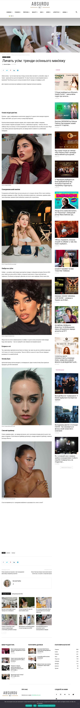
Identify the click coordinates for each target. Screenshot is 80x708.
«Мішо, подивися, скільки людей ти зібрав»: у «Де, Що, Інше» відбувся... (66, 242)
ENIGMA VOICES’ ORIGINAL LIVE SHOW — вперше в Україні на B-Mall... (65, 298)
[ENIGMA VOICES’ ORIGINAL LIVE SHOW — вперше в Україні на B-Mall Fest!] (66, 285)
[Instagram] (60, 694)
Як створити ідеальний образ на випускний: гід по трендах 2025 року (43, 611)
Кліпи (48, 12)
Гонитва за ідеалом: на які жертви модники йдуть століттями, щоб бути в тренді (9, 628)
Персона (26, 12)
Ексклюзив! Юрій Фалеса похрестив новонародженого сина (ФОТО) (44, 650)
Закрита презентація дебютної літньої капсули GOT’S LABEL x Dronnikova (18, 660)
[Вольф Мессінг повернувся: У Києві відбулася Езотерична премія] (66, 383)
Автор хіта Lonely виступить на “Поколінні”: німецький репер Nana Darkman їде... (65, 213)
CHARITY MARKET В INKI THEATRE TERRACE (64, 270)
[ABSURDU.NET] (40, 5)
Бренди (8, 57)
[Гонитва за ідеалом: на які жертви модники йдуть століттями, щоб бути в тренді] (9, 619)
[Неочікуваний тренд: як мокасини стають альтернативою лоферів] (44, 619)
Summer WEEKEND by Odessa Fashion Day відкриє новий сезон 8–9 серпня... (66, 123)
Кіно (41, 12)
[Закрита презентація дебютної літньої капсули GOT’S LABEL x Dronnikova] (6, 660)
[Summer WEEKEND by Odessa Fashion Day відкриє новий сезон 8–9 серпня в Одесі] (66, 110)
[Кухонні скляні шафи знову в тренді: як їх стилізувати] (9, 602)
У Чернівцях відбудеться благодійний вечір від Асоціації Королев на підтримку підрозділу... (64, 182)
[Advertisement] (27, 98)
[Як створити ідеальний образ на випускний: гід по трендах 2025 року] (44, 602)
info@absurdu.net (36, 695)
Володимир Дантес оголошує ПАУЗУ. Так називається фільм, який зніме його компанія (66, 428)
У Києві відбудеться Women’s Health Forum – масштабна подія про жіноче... (66, 94)
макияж (8, 552)
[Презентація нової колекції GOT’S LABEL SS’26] (6, 676)
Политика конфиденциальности (46, 705)
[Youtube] (56, 698)
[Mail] (64, 694)
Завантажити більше (66, 467)
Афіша (64, 12)
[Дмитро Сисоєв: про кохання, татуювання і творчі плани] (32, 666)
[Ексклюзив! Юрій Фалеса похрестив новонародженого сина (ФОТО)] (32, 651)
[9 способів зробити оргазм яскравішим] (32, 658)
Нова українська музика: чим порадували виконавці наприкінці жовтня (13, 572)
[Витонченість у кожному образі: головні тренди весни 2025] (26, 619)
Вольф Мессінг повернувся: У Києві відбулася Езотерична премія (66, 398)
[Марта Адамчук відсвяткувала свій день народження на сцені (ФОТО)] (6, 651)
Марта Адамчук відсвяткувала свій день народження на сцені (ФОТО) (18, 650)
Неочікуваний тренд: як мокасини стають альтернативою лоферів (42, 628)
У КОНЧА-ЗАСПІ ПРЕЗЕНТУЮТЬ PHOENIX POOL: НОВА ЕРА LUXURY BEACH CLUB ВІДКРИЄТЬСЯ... (66, 359)
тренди (13, 552)
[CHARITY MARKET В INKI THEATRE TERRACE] (66, 258)
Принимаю (29, 705)
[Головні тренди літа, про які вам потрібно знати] (26, 602)
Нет (35, 705)
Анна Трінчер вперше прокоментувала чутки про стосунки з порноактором (41, 572)
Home (3, 55)
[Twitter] (73, 694)
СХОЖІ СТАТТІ (6, 593)
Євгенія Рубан (7, 64)
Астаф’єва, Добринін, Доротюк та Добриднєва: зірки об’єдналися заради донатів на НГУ (65, 328)
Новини (9, 12)
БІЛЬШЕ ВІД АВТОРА (17, 593)
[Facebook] (14, 584)
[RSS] (69, 694)
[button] (76, 12)
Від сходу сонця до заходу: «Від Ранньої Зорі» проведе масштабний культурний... (65, 152)
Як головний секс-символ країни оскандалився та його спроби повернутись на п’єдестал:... (66, 459)
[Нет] (78, 704)
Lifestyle (56, 12)
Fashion (17, 12)
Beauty (34, 12)
